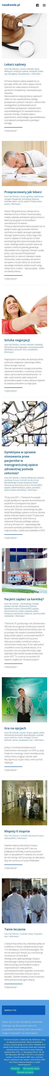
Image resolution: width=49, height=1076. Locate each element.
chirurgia (35, 603)
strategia (27, 737)
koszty (30, 480)
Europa (16, 480)
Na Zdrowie (14, 69)
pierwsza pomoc (11, 611)
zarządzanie (32, 349)
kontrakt (30, 69)
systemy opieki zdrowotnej (15, 490)
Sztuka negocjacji (17, 340)
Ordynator (38, 934)
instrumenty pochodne (13, 735)
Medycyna (8, 71)
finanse (30, 732)
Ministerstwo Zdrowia (27, 606)
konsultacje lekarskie (30, 199)
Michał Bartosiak (11, 347)
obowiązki (33, 71)
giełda (35, 732)
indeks (41, 732)
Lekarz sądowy (15, 64)
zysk (31, 740)
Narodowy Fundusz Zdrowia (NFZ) (28, 485)
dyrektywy (8, 480)
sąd (5, 74)
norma (20, 201)
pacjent (27, 201)
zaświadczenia (24, 74)
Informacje (36, 74)
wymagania (12, 74)
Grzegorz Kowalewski (12, 199)
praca (39, 201)
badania (40, 478)
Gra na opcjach (15, 728)
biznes (23, 69)
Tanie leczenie (15, 929)
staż (6, 936)
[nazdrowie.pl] (11, 5)
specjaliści (36, 487)
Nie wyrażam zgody (31, 1068)
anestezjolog (26, 603)
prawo (40, 71)
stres (25, 349)
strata (20, 737)
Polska (33, 201)
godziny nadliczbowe (35, 196)
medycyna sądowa (20, 71)
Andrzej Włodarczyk (28, 478)
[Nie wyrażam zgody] (46, 1056)
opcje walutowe (10, 737)
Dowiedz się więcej (25, 1072)
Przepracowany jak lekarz (23, 192)
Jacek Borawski (30, 735)
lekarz (36, 69)
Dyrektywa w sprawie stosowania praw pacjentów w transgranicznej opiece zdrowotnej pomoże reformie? (21, 462)
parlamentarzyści (18, 487)
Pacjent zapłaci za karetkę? (24, 599)
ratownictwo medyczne (23, 613)
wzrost (15, 740)
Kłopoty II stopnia (17, 831)
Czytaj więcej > (10, 130)
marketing (38, 344)
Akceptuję (15, 1068)
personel (18, 349)
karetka (7, 606)
